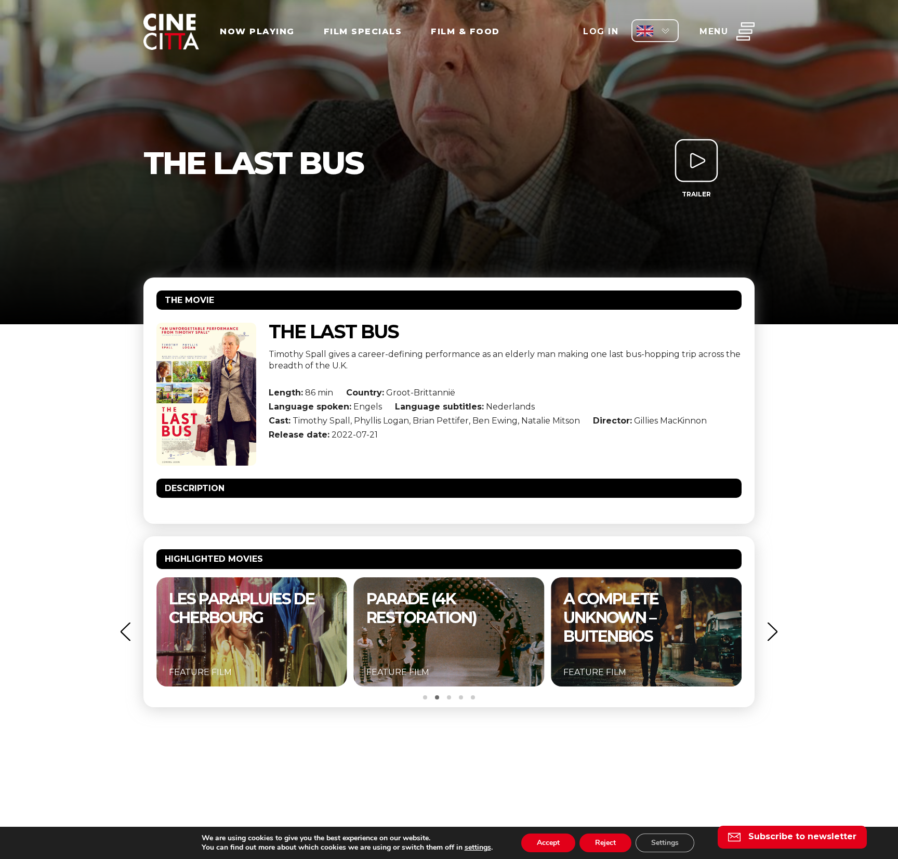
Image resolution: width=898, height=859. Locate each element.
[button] (125, 631)
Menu (713, 31)
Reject (605, 843)
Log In (600, 31)
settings (478, 847)
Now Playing (257, 31)
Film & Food (465, 31)
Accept (548, 843)
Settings (665, 843)
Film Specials (363, 31)
